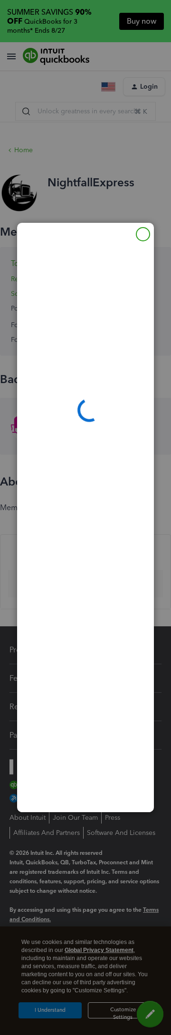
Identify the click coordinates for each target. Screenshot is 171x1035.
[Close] (143, 234)
